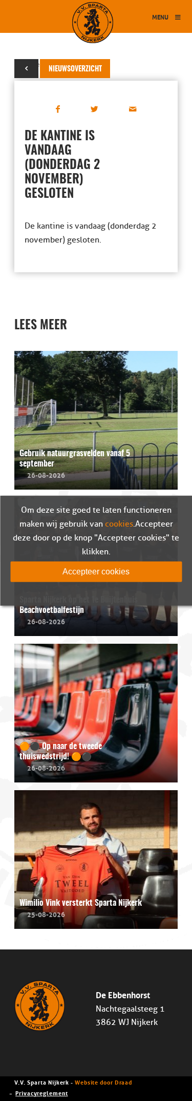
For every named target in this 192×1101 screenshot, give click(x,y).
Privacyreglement (41, 1092)
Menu (160, 17)
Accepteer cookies (96, 571)
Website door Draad (103, 1081)
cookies (119, 523)
